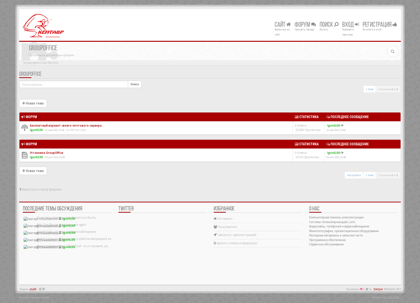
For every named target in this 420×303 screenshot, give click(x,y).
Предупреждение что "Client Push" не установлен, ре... (73, 246)
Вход (348, 25)
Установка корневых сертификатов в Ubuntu (66, 218)
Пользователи (227, 227)
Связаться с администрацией (236, 235)
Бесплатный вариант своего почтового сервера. (65, 125)
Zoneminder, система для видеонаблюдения (66, 232)
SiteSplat (378, 289)
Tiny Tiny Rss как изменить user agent (61, 225)
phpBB (33, 289)
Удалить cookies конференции (236, 243)
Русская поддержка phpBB (34, 297)
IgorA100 (36, 130)
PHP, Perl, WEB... (78, 130)
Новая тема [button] (34, 103)
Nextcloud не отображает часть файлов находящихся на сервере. (80, 239)
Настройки (354, 175)
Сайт (280, 25)
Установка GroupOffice (46, 153)
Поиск (327, 25)
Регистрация (378, 25)
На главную (224, 218)
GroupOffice (30, 74)
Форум (303, 25)
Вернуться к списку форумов (41, 189)
